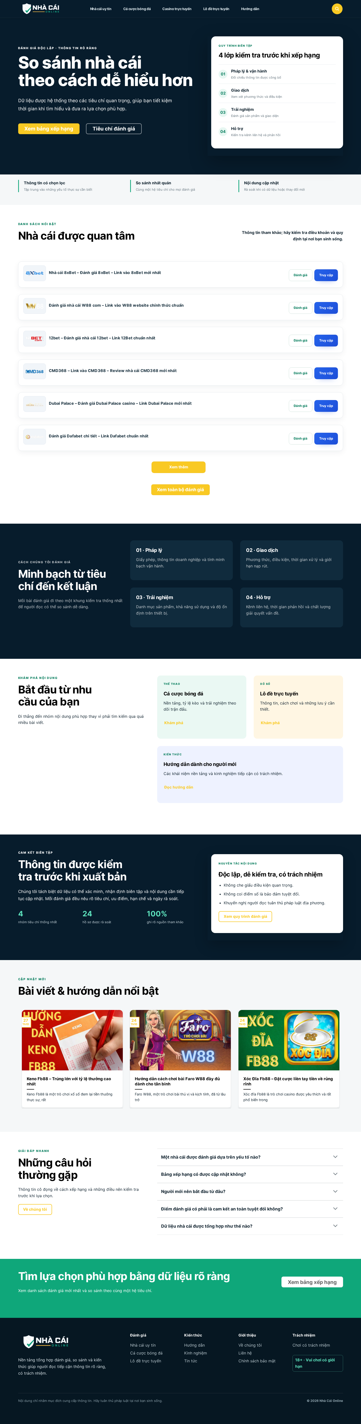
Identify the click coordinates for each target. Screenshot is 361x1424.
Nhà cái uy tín (100, 9)
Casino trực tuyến (176, 9)
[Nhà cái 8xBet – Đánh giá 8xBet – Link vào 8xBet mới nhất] (35, 273)
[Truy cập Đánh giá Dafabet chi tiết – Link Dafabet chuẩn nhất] (326, 439)
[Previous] (21, 1062)
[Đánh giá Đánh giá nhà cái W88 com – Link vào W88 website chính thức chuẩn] (300, 308)
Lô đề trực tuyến (216, 9)
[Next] (340, 1062)
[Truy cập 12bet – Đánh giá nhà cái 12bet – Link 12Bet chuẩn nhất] (326, 340)
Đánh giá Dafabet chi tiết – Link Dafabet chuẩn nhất (99, 435)
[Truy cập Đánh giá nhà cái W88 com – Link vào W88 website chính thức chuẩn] (326, 308)
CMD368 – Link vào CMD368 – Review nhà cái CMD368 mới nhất (113, 370)
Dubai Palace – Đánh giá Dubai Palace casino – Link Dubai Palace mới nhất (120, 403)
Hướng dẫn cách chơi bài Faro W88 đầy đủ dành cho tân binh (177, 1081)
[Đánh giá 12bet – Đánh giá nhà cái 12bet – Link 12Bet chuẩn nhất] (300, 340)
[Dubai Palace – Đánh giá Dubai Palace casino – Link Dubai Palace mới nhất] (35, 404)
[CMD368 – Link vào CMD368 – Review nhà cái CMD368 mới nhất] (35, 371)
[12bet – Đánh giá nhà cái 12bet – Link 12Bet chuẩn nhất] (35, 338)
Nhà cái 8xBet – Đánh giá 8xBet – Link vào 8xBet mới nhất (105, 272)
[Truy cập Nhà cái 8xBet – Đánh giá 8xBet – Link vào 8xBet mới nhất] (326, 275)
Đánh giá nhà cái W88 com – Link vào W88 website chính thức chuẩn (116, 305)
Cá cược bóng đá (137, 9)
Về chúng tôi (250, 1345)
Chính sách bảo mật (257, 1360)
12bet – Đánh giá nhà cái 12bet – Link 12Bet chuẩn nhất (102, 337)
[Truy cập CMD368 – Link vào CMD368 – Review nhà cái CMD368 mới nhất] (326, 373)
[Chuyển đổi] (335, 1157)
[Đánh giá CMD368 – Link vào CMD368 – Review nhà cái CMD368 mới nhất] (300, 373)
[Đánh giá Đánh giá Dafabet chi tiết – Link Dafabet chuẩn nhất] (300, 439)
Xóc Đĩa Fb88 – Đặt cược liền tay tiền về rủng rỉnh (288, 1081)
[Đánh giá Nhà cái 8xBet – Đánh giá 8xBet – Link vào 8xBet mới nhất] (300, 275)
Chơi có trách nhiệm (311, 1345)
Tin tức (190, 1360)
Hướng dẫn (250, 9)
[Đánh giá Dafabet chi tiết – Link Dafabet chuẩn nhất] (35, 436)
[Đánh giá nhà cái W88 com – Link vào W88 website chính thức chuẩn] (35, 306)
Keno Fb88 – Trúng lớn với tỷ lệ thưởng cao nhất (69, 1081)
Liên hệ (245, 1353)
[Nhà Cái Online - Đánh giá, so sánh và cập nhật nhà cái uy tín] (45, 9)
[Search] (337, 8)
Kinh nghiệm (195, 1353)
